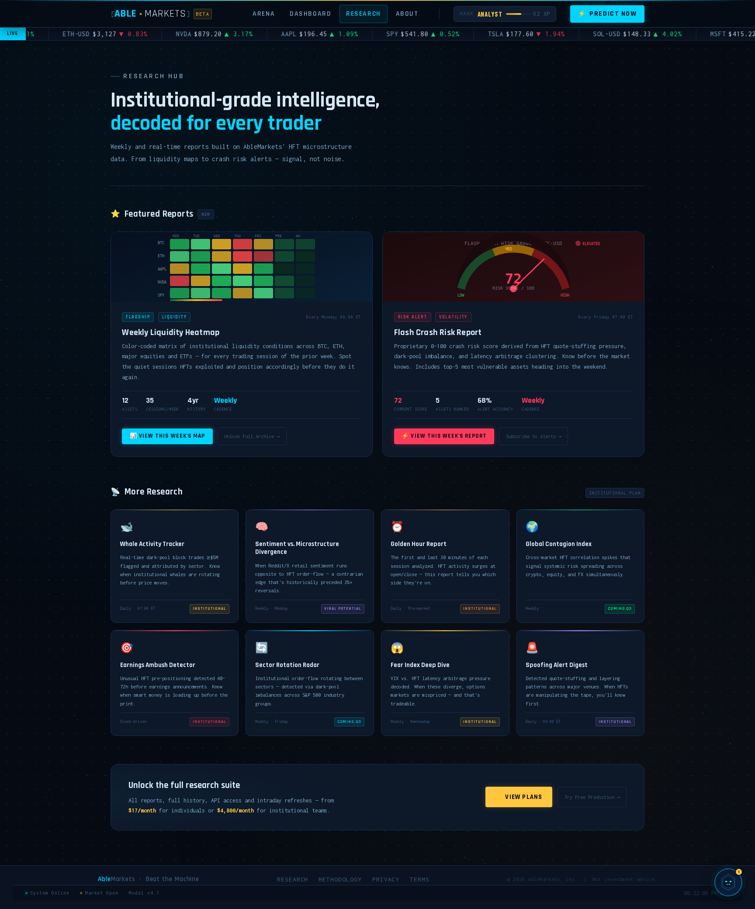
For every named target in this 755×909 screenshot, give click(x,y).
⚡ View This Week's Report (444, 436)
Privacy (386, 879)
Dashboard (310, 13)
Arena (264, 13)
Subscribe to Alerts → (533, 436)
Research (363, 13)
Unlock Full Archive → (252, 436)
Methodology (340, 879)
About (407, 13)
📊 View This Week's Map (167, 436)
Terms (419, 879)
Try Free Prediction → (592, 797)
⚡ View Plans (518, 797)
